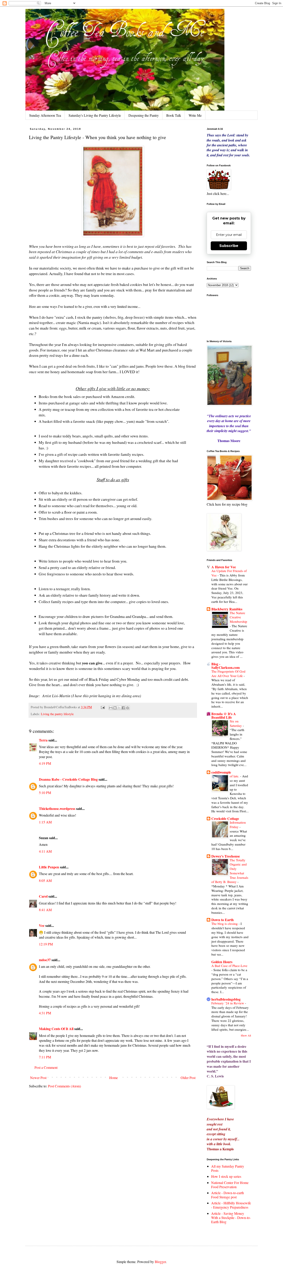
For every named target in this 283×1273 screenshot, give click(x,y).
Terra (43, 740)
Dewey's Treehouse (225, 856)
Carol (43, 896)
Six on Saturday (236, 723)
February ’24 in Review (228, 1003)
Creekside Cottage (225, 818)
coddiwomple (221, 772)
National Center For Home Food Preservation (230, 1184)
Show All (246, 1035)
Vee (41, 925)
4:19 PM (45, 763)
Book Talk (173, 115)
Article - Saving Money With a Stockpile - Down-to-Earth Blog (231, 1217)
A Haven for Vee (223, 566)
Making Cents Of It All (56, 1028)
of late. (235, 776)
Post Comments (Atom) (64, 1086)
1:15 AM (45, 822)
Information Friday (238, 824)
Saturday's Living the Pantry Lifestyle (95, 115)
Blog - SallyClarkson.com (225, 665)
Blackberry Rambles (226, 608)
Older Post (188, 1077)
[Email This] (111, 708)
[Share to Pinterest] (127, 708)
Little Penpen (49, 866)
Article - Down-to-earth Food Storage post (227, 1194)
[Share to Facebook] (123, 708)
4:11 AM (45, 851)
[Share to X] (119, 708)
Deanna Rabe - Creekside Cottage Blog (68, 779)
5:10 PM (45, 792)
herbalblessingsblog (226, 999)
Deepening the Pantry (143, 115)
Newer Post (38, 1077)
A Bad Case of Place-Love (229, 965)
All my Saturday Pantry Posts (227, 1168)
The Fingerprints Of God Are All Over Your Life (228, 673)
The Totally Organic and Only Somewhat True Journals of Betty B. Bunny (229, 871)
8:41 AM (45, 909)
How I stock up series (226, 1176)
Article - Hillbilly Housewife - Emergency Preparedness (231, 1205)
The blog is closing (225, 923)
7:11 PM (45, 1057)
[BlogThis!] (115, 708)
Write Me (195, 115)
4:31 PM (45, 1013)
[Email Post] (102, 707)
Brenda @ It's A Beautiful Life (223, 715)
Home (113, 1077)
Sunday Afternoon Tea (45, 115)
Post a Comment (45, 1067)
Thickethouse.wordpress (57, 808)
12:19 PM (46, 944)
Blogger (160, 1261)
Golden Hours (221, 961)
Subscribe (228, 246)
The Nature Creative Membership (238, 617)
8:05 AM (45, 880)
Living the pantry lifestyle (57, 714)
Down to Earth (222, 919)
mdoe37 (45, 959)
